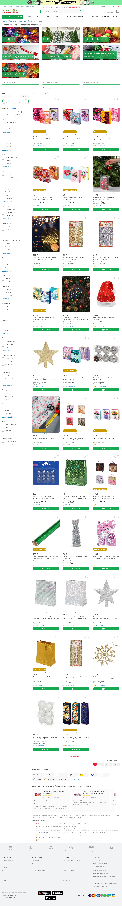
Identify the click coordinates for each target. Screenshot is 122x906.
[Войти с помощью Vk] (116, 7)
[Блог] (30, 848)
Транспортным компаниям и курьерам (72, 873)
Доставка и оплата (74, 7)
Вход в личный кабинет (38, 873)
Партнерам (65, 857)
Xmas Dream (63, 775)
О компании (65, 877)
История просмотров (7, 871)
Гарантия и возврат (37, 867)
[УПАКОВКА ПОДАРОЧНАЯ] (61, 52)
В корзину (47, 149)
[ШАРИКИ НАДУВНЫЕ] (20, 70)
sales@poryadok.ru (10, 897)
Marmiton (106, 775)
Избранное (5, 864)
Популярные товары (7, 860)
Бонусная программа (98, 866)
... (110, 764)
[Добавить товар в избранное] (58, 99)
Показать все (75, 779)
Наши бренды (5, 877)
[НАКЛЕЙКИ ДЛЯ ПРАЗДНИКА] (20, 52)
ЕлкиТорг (65, 779)
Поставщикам (66, 863)
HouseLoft (40, 775)
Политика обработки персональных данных (104, 876)
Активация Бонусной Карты (100, 870)
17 (118, 764)
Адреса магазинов (7, 6)
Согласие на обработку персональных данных (105, 883)
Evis (96, 775)
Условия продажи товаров (100, 860)
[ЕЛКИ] (61, 35)
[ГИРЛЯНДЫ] (20, 35)
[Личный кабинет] (111, 847)
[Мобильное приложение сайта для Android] (44, 893)
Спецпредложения (7, 867)
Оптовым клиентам (30, 6)
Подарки (4, 880)
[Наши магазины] (51, 847)
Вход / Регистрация (108, 6)
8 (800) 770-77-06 (61, 7)
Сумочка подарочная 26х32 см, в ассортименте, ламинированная (93, 792)
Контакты (34, 877)
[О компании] (10, 848)
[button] (12, 17)
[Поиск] (80, 11)
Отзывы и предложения (38, 870)
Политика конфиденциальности (101, 873)
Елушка (86, 775)
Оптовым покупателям (68, 870)
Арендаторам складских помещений (72, 860)
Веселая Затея (51, 779)
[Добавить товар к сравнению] (54, 99)
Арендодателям (66, 867)
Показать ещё (74, 756)
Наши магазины (6, 873)
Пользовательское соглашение (101, 880)
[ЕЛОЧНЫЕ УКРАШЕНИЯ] (101, 35)
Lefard (75, 775)
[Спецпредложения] (71, 848)
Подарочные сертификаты (100, 863)
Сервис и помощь (37, 857)
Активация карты (19, 6)
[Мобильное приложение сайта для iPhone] (57, 893)
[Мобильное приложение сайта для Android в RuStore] (50, 898)
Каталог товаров (7, 857)
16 (115, 764)
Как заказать (35, 860)
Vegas (51, 775)
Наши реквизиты (66, 880)
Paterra (39, 779)
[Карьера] (91, 847)
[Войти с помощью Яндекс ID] (119, 7)
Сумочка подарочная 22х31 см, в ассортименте (53, 792)
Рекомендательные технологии (101, 886)
